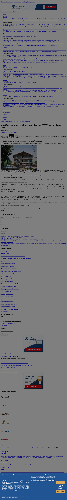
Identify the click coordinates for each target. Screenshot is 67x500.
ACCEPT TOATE (60, 482)
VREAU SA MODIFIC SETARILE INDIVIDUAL (60, 487)
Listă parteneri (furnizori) (35, 483)
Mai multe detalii (8, 483)
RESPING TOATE (60, 491)
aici (26, 491)
